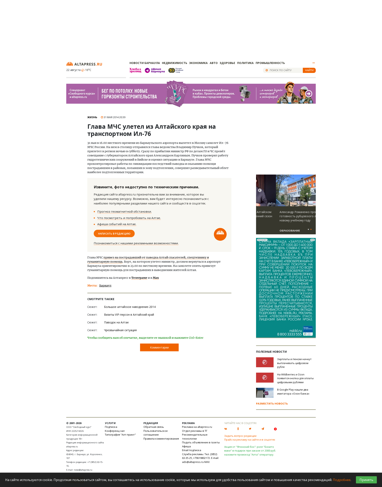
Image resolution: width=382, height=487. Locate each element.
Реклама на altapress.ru (197, 427)
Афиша (186, 446)
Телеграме (139, 278)
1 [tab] (308, 230)
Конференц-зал (115, 431)
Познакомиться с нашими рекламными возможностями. (136, 243)
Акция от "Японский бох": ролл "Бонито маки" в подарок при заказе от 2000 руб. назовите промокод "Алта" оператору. (250, 450)
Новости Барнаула (145, 63)
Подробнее (342, 480)
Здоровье (227, 63)
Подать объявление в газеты (201, 442)
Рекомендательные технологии (195, 436)
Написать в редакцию (114, 233)
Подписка (111, 427)
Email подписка (191, 450)
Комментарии (159, 347)
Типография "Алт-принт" (120, 434)
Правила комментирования (161, 438)
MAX (207, 462)
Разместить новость (272, 403)
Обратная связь (153, 427)
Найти (309, 70)
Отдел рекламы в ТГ (194, 431)
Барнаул (105, 285)
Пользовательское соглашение (155, 433)
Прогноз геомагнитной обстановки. (124, 211)
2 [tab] (311, 230)
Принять (366, 480)
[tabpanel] (286, 206)
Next (312, 190)
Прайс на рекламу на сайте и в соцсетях (249, 439)
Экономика (198, 63)
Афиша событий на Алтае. (116, 224)
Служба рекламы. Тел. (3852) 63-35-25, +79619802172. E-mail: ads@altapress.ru (200, 458)
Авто (214, 63)
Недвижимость (174, 63)
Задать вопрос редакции (240, 436)
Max (156, 278)
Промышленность (270, 63)
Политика (245, 63)
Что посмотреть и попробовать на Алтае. (129, 218)
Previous (260, 190)
